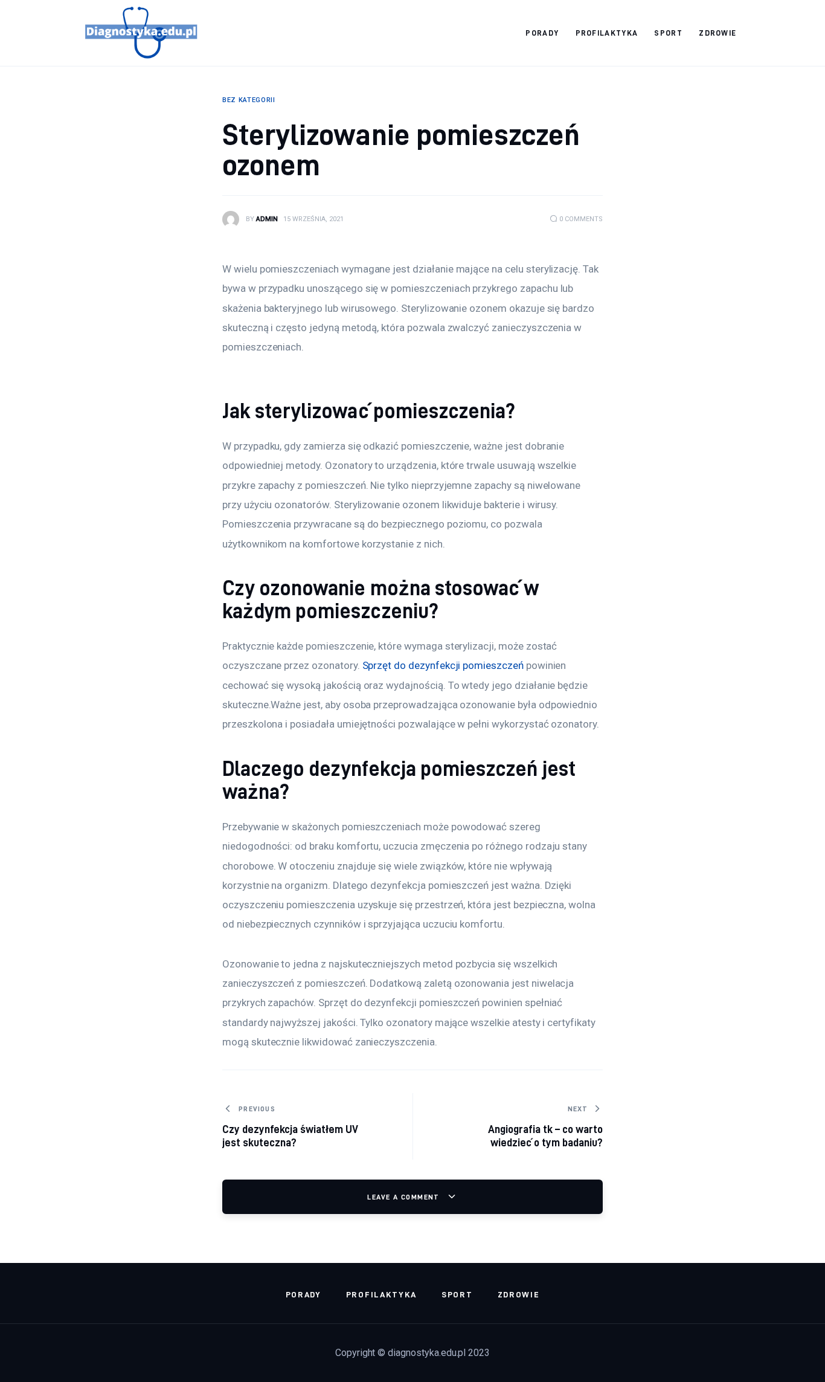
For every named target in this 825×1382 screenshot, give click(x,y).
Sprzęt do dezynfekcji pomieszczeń (443, 665)
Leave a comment (404, 1197)
